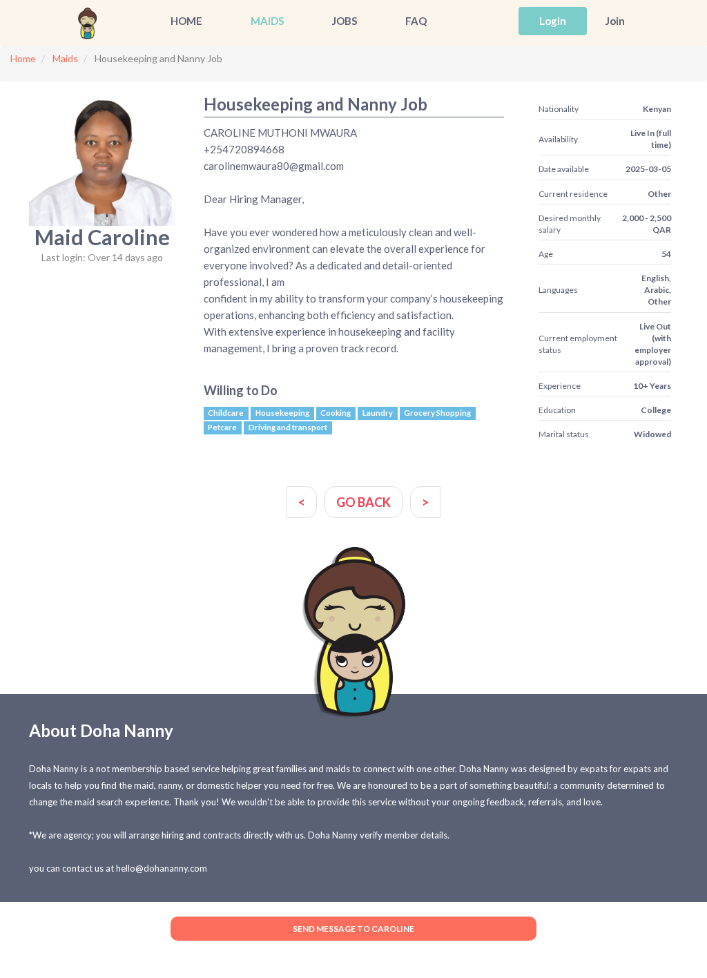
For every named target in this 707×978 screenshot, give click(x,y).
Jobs (344, 21)
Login (552, 21)
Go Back (363, 502)
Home (186, 21)
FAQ (416, 21)
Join (615, 21)
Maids (267, 21)
